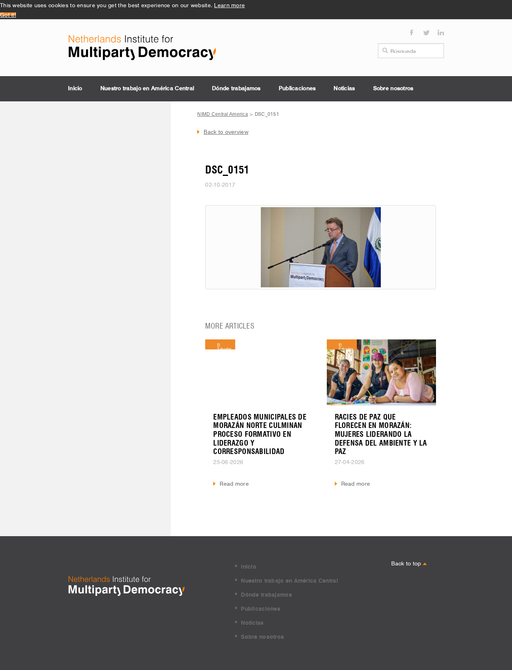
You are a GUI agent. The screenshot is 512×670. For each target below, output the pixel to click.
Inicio (75, 88)
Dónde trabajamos (236, 88)
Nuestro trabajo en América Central (147, 88)
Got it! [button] (8, 14)
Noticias (344, 88)
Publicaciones (297, 88)
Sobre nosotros (393, 88)
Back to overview (226, 132)
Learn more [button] (229, 4)
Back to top (406, 562)
